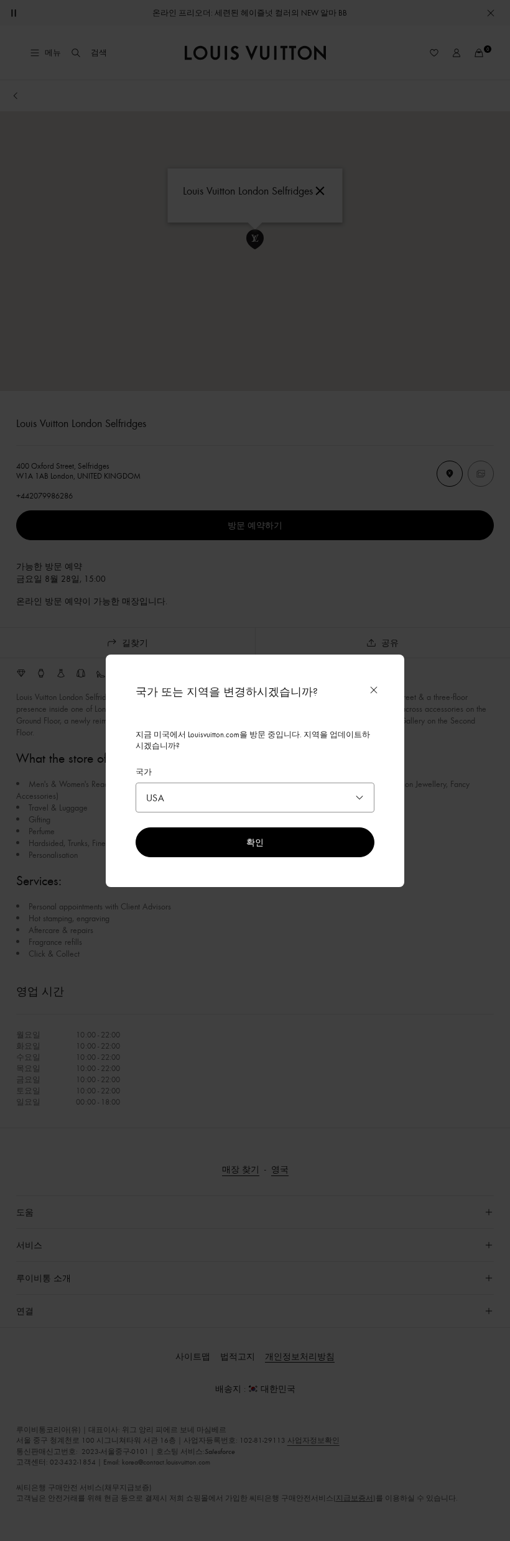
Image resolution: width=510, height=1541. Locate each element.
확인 (255, 842)
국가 (144, 771)
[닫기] (373, 690)
